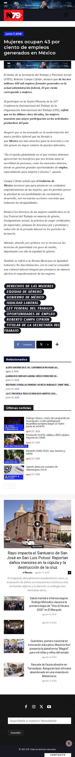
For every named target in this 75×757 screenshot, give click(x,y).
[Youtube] (49, 707)
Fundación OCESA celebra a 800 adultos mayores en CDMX (47, 436)
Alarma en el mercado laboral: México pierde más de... (32, 376)
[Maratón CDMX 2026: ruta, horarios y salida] (14, 457)
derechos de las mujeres (30, 286)
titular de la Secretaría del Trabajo (32, 327)
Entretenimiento (16, 446)
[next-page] (12, 485)
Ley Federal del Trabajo (29, 308)
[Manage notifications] (69, 743)
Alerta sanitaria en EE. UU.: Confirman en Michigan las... (32, 367)
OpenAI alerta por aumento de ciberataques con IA (42, 468)
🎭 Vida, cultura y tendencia (11, 427)
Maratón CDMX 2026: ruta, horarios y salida (45, 452)
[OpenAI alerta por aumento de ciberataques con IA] (14, 473)
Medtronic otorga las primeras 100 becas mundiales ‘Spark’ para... (38, 384)
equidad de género (24, 292)
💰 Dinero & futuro (12, 477)
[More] (57, 344)
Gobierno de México (25, 297)
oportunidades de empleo (31, 314)
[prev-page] (6, 485)
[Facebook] (26, 707)
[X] (41, 707)
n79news (27, 572)
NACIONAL (37, 546)
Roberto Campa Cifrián (28, 319)
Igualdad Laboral (22, 303)
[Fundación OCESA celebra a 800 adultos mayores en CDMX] (14, 441)
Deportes (11, 462)
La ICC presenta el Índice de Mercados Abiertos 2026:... (32, 393)
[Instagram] (34, 707)
